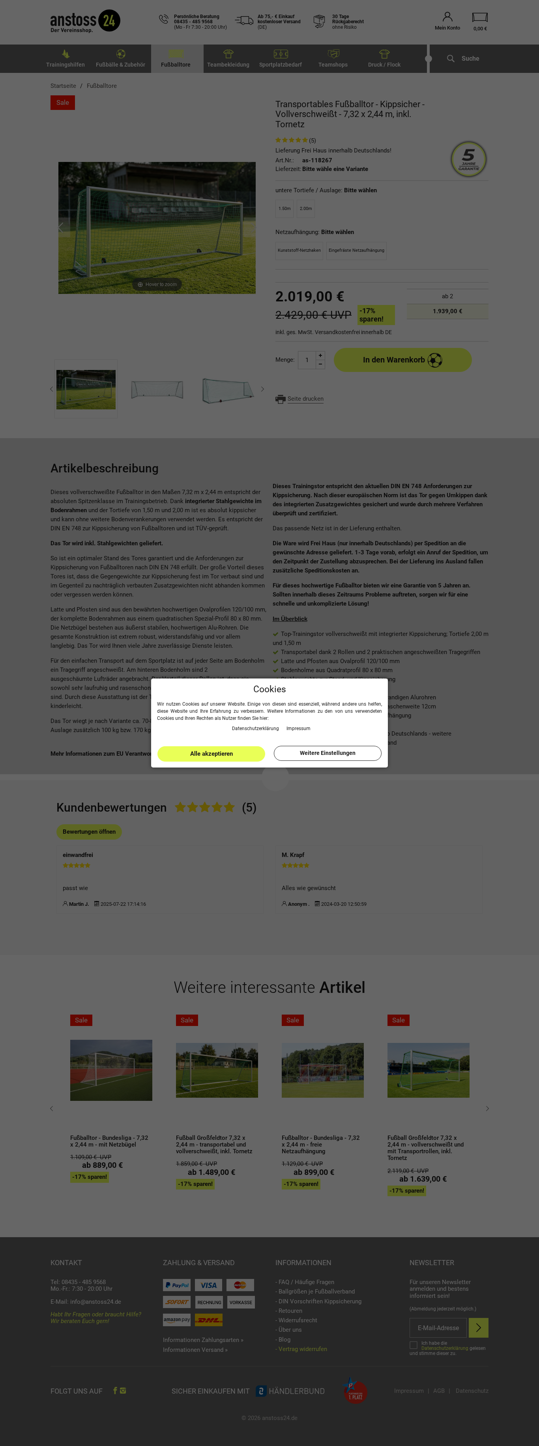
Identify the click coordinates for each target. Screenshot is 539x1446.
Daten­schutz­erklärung (256, 728)
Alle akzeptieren (211, 753)
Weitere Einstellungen (328, 753)
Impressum (298, 728)
